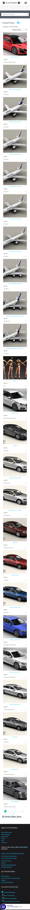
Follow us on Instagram (10, 898)
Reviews (3, 863)
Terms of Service (5, 834)
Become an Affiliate (6, 867)
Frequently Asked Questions (8, 865)
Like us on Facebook (8, 895)
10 (22, 811)
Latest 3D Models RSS (7, 882)
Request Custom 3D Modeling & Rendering (12, 853)
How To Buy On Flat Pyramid (9, 856)
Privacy (3, 838)
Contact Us (4, 842)
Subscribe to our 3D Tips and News (10, 878)
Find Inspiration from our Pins (12, 901)
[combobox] (15, 14)
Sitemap (3, 880)
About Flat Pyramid (6, 832)
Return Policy (4, 836)
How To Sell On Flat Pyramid (8, 858)
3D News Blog (5, 876)
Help (2, 840)
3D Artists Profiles (6, 861)
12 (9, 814)
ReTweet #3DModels (9, 892)
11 (5, 814)
